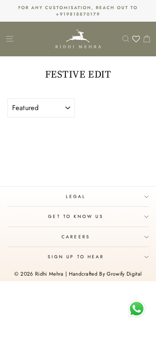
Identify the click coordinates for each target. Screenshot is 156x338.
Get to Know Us (75, 216)
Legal (76, 196)
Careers (76, 237)
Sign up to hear (76, 257)
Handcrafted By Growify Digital (105, 274)
